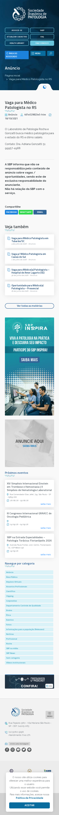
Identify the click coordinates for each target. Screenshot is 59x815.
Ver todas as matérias (29, 306)
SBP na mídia (12, 648)
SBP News (10, 653)
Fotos (8, 624)
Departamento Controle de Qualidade (23, 605)
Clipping (9, 596)
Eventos (10, 619)
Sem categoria (13, 657)
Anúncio (12, 68)
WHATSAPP (25, 212)
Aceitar (29, 805)
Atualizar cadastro (17, 36)
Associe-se (17, 30)
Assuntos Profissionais (16, 586)
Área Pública (11, 577)
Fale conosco (42, 43)
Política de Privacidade (29, 798)
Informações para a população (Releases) (25, 629)
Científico (10, 591)
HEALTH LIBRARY (17, 43)
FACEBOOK (11, 212)
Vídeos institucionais (15, 662)
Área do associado (11, 55)
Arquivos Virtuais (13, 581)
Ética (8, 615)
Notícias (10, 634)
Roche (9, 643)
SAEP (42, 30)
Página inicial (12, 75)
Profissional (11, 638)
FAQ (42, 36)
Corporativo (11, 600)
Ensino (9, 610)
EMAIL (40, 212)
